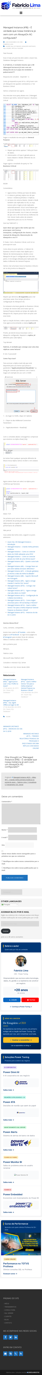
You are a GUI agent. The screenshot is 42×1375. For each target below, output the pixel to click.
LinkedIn (14, 1000)
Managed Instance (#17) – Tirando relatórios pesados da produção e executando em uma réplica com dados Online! (29, 741)
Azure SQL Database (13, 46)
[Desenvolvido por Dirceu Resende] (33, 1372)
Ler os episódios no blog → (21, 1045)
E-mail (5, 837)
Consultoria (9, 1310)
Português (6, 904)
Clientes (7, 1316)
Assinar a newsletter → (22, 1040)
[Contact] (5, 1353)
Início (6, 1304)
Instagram (8, 637)
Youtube (22, 632)
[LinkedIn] (16, 1337)
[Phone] (16, 1353)
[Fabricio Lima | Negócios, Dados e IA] (21, 5)
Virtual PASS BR (17, 48)
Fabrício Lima (8, 44)
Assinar (5, 931)
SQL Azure (7, 48)
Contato (8, 1323)
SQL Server (8, 1313)
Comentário (7, 802)
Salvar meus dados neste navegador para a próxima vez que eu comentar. (18, 855)
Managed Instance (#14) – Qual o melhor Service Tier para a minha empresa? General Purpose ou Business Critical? (23, 607)
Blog (6, 1319)
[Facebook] (5, 1337)
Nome (5, 830)
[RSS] (21, 1353)
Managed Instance (29, 46)
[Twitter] (10, 1337)
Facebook (15, 635)
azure (8, 716)
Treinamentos (10, 1307)
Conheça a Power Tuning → (22, 1007)
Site (3, 845)
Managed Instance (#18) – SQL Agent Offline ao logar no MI (11, 702)
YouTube (32, 1000)
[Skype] (10, 1353)
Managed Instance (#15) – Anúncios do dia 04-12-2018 (12, 728)
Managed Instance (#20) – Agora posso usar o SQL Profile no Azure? (10, 682)
